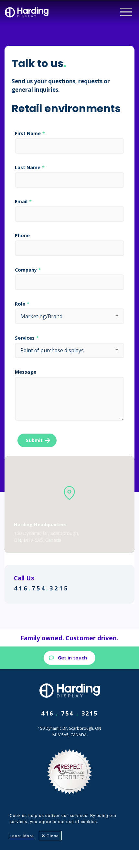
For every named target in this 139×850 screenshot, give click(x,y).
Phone (22, 235)
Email (21, 201)
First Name (28, 133)
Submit (34, 440)
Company (26, 270)
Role (20, 304)
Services (25, 338)
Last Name (27, 167)
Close (53, 835)
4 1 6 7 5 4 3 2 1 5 (40, 588)
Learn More (22, 835)
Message (25, 372)
